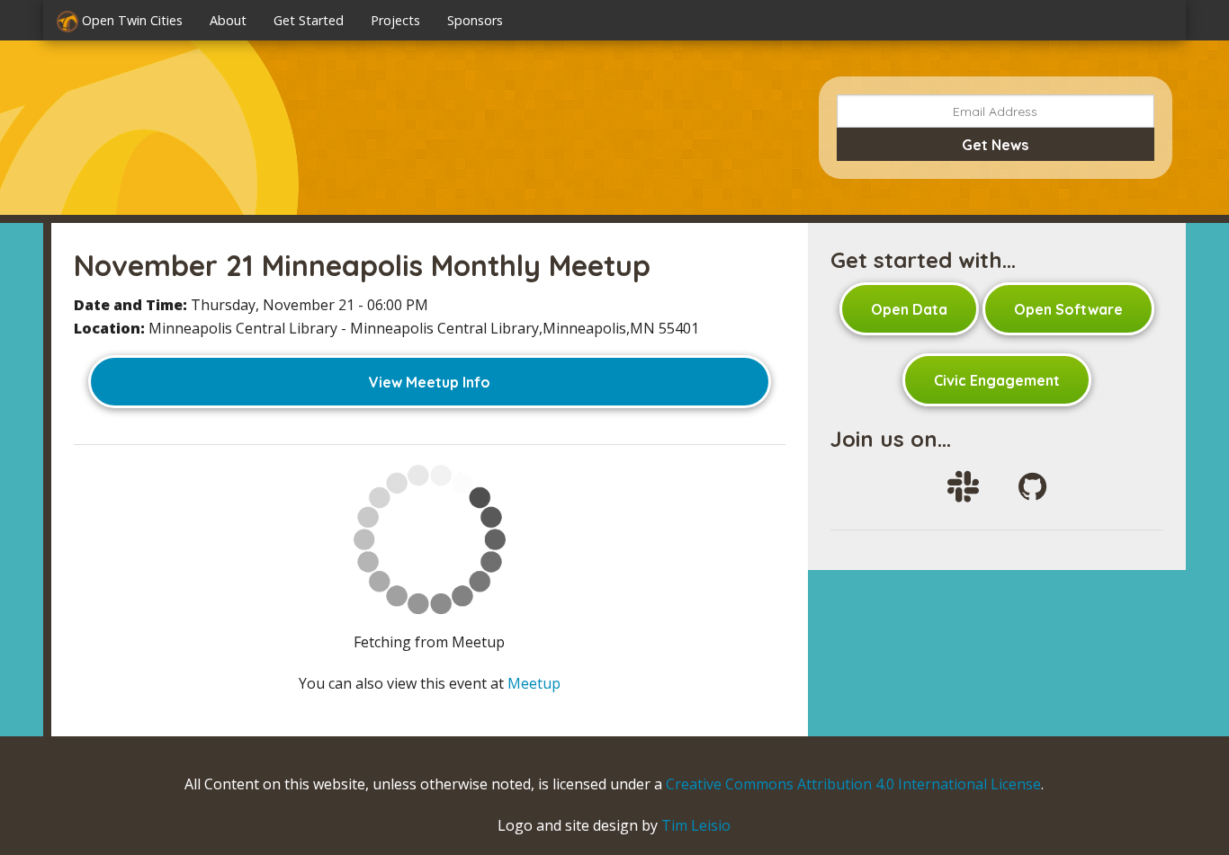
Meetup (534, 683)
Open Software (1068, 309)
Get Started (309, 20)
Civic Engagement (997, 380)
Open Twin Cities (130, 20)
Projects (395, 20)
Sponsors (475, 20)
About (228, 20)
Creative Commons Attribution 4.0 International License (853, 784)
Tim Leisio (696, 825)
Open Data (909, 309)
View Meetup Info (429, 382)
